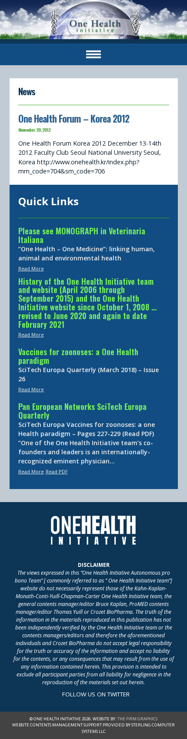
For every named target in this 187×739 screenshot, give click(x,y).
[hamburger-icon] (93, 54)
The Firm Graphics (137, 719)
